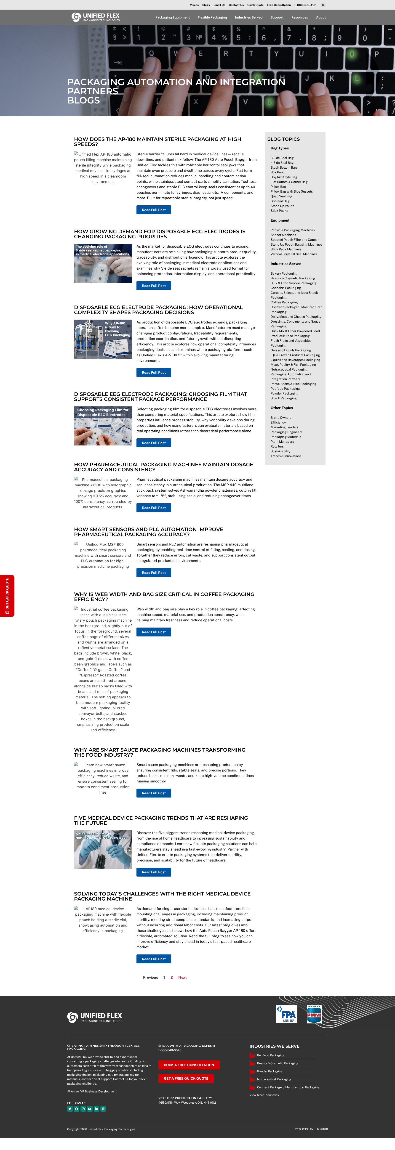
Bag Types (280, 148)
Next (182, 977)
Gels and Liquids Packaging (291, 350)
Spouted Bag (280, 201)
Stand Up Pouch (282, 206)
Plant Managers (282, 441)
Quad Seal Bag (281, 196)
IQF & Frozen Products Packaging (295, 355)
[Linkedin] (96, 1109)
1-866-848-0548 (169, 1050)
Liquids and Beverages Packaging (295, 360)
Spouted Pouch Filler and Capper (295, 239)
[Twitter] (70, 1109)
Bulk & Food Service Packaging (294, 283)
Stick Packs (279, 210)
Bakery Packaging (284, 273)
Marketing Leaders (284, 427)
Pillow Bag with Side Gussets (292, 191)
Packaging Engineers (286, 432)
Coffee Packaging (284, 302)
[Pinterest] (103, 1109)
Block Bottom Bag (284, 167)
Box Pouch (278, 172)
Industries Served (286, 264)
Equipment (280, 220)
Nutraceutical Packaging (289, 369)
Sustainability (280, 451)
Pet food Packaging (285, 388)
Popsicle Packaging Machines (293, 230)
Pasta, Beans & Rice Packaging (293, 384)
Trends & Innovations (286, 456)
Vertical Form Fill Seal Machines (294, 254)
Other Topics (282, 408)
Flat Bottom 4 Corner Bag (289, 182)
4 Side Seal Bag (282, 162)
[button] (323, 5)
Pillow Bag (278, 186)
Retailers (277, 446)
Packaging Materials (286, 437)
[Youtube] (90, 1109)
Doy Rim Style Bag (284, 177)
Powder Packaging (285, 393)
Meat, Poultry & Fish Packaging (293, 364)
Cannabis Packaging (286, 288)
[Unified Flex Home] (95, 17)
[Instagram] (83, 1109)
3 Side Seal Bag (282, 158)
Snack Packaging (284, 398)
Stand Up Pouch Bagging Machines (296, 244)
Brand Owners (281, 417)
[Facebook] (76, 1109)
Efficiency (278, 422)
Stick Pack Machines (286, 249)
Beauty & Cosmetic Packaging (293, 278)
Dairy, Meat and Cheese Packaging (296, 316)
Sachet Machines (283, 235)
